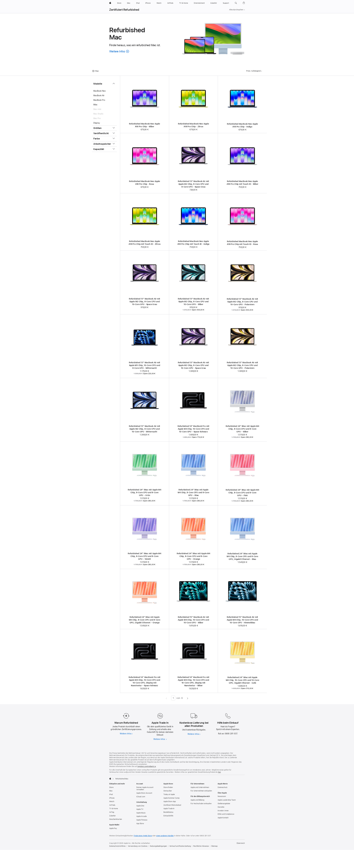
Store (111, 787)
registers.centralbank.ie (146, 766)
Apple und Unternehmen (200, 787)
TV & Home (113, 809)
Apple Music (141, 813)
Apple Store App (169, 801)
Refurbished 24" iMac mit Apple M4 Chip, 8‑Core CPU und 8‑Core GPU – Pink (242, 493)
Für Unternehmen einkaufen (201, 791)
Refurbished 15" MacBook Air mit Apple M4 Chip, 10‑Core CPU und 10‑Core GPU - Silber (193, 620)
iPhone (111, 798)
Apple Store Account (144, 793)
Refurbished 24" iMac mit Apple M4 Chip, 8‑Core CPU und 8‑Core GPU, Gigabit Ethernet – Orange (144, 620)
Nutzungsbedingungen (158, 846)
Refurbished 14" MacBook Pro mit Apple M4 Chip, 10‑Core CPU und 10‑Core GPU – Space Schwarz (193, 429)
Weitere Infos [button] (119, 51)
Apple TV (139, 809)
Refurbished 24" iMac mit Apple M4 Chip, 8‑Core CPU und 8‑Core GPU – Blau (193, 492)
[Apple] (110, 778)
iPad (111, 794)
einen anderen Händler (165, 836)
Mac (111, 791)
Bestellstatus (168, 812)
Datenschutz (222, 787)
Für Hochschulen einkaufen (201, 804)
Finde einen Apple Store (143, 836)
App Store (140, 824)
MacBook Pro (99, 100)
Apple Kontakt (223, 818)
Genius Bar (167, 791)
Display (96, 123)
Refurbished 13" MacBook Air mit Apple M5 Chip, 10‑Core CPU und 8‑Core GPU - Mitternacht (144, 365)
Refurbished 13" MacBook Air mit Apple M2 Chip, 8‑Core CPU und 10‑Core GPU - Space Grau (144, 301)
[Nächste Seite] (187, 698)
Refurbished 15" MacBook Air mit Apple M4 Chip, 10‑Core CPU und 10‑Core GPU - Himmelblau (242, 620)
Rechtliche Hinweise (201, 846)
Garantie (221, 807)
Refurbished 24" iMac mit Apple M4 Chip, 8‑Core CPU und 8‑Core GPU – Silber (242, 429)
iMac (95, 105)
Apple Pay (113, 828)
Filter (97, 71)
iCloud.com (140, 797)
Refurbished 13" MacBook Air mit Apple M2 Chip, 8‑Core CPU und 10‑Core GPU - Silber (193, 301)
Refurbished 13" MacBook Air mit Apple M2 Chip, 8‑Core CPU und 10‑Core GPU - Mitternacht (144, 429)
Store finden (168, 787)
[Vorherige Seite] (166, 698)
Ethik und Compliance (226, 814)
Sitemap (214, 846)
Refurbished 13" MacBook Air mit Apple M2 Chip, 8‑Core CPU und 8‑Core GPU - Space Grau (193, 184)
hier (219, 772)
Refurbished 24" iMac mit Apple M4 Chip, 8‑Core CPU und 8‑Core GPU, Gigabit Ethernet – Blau (242, 556)
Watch (111, 801)
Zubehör (112, 816)
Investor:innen (223, 811)
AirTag (111, 812)
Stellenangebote (224, 804)
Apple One (140, 806)
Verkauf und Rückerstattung (180, 846)
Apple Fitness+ (142, 820)
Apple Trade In (168, 809)
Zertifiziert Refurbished (124, 9)
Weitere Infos (126, 733)
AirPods (112, 805)
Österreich (241, 843)
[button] (236, 3)
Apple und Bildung (197, 800)
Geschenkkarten (115, 819)
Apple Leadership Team (226, 800)
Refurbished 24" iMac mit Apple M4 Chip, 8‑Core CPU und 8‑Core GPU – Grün (144, 492)
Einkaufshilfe (168, 816)
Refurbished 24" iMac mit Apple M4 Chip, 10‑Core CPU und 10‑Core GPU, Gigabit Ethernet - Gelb (242, 680)
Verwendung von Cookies (137, 846)
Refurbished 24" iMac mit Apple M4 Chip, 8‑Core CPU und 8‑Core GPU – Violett (144, 556)
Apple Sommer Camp (171, 798)
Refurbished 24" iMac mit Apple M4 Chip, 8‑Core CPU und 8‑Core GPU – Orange (193, 556)
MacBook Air (98, 95)
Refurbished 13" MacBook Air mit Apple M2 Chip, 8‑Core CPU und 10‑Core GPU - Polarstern (242, 302)
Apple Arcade (141, 816)
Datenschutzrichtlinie (117, 846)
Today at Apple (169, 794)
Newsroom (222, 796)
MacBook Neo (99, 91)
